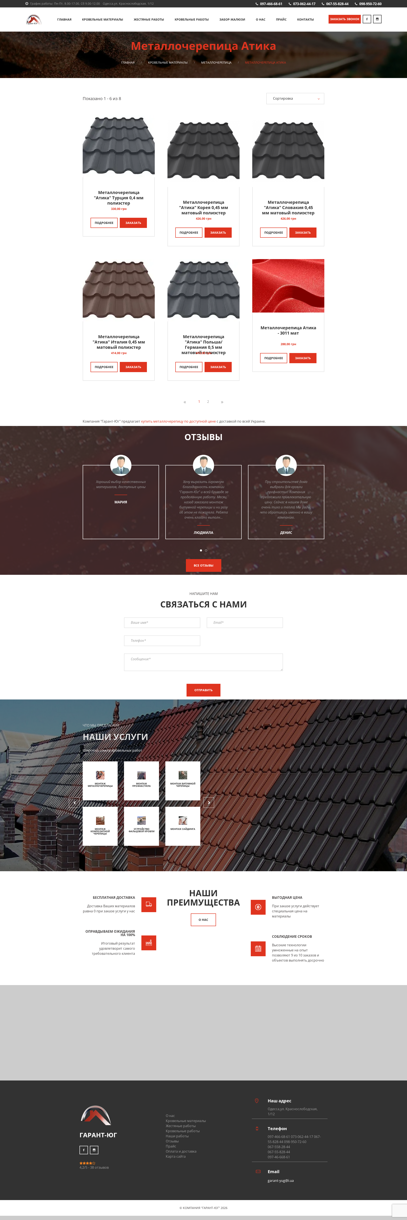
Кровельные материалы (102, 19)
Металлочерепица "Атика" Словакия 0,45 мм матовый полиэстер (288, 207)
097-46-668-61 (279, 1157)
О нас (260, 19)
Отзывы (172, 1141)
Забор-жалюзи (232, 19)
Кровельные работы (192, 19)
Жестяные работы (149, 19)
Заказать (133, 223)
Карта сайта (176, 1156)
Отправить (203, 690)
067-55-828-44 (337, 3)
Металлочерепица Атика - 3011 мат (288, 330)
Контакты (305, 19)
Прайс (281, 19)
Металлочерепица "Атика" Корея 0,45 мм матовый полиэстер (203, 207)
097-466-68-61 (271, 3)
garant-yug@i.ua (281, 1180)
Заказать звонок (344, 19)
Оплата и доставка (181, 1151)
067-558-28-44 (279, 1147)
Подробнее (104, 223)
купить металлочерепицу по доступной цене (178, 421)
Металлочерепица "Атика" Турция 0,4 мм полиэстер (119, 198)
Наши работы (177, 1136)
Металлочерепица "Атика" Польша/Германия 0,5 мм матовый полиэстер (203, 344)
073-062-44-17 (304, 3)
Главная (64, 19)
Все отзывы (203, 565)
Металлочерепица (216, 62)
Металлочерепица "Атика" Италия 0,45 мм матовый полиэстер (119, 342)
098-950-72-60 (370, 3)
